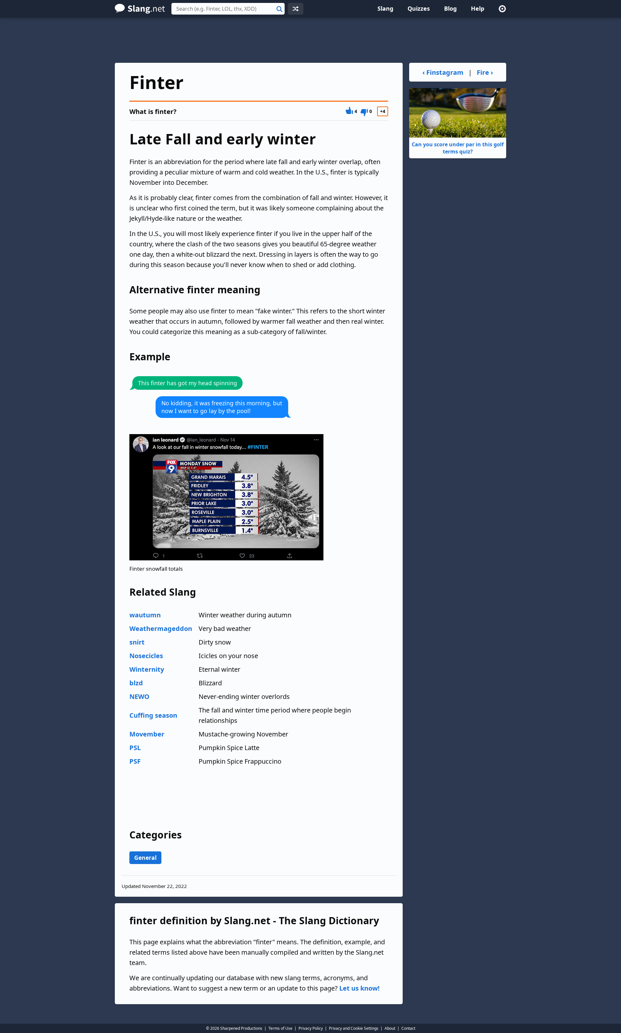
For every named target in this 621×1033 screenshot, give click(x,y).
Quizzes (419, 8)
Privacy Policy (311, 1028)
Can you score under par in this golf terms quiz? (458, 148)
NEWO (139, 696)
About (390, 1028)
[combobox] (228, 9)
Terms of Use (280, 1028)
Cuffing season (153, 715)
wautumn (145, 615)
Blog (450, 8)
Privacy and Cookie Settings (353, 1028)
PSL (135, 747)
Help (477, 8)
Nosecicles (146, 655)
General (145, 857)
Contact (408, 1028)
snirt (137, 642)
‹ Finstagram (442, 72)
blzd (136, 683)
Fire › (485, 72)
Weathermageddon (160, 628)
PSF (135, 761)
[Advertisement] (310, 40)
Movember (146, 734)
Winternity (146, 669)
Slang (385, 8)
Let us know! (359, 988)
